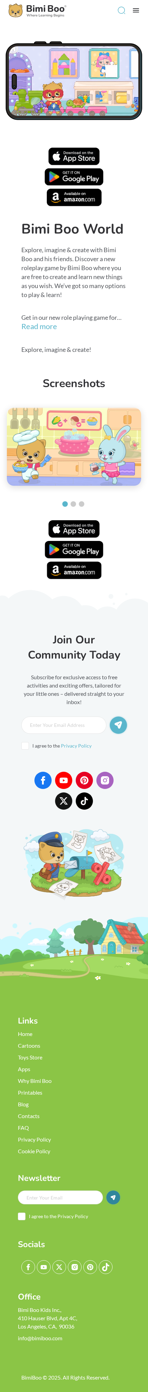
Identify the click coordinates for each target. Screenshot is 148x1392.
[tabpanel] (74, 447)
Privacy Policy (76, 746)
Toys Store (30, 1057)
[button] (121, 10)
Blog (23, 1104)
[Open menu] (136, 10)
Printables (30, 1092)
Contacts (29, 1116)
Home (25, 1033)
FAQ (23, 1127)
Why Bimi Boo (35, 1080)
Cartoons (29, 1045)
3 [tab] (81, 504)
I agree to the (62, 746)
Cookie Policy (34, 1151)
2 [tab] (73, 504)
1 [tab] (65, 504)
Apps (24, 1069)
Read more (39, 326)
